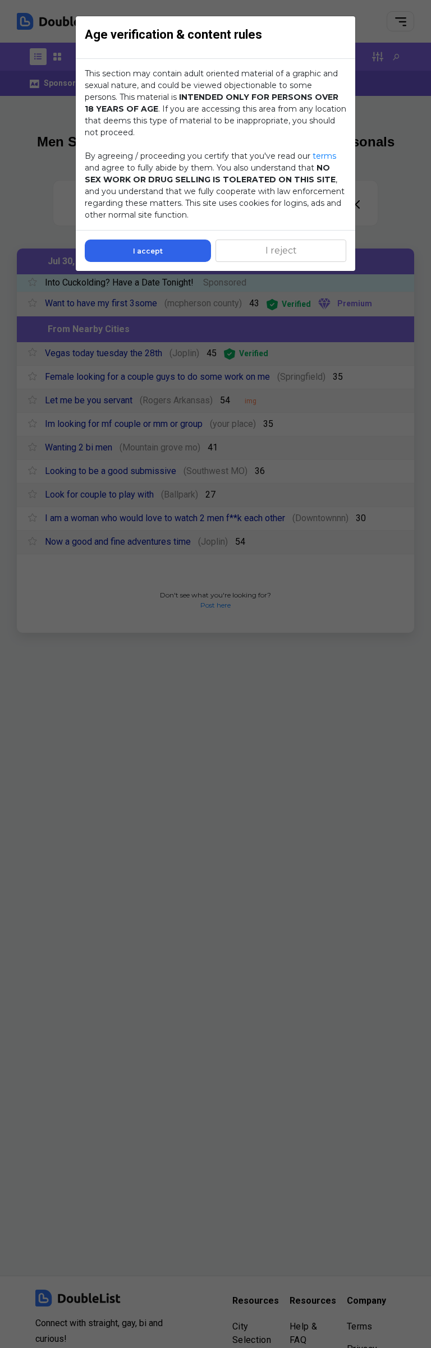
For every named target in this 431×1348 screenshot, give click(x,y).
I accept (148, 251)
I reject (281, 250)
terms (324, 156)
